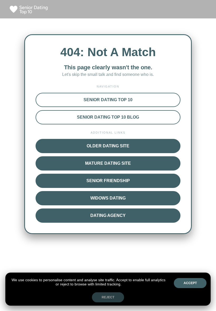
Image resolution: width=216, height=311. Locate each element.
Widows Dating (108, 198)
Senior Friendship (108, 180)
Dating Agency (108, 215)
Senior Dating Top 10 (108, 100)
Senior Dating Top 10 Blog (108, 117)
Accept (190, 283)
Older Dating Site (108, 146)
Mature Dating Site (108, 163)
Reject (108, 297)
